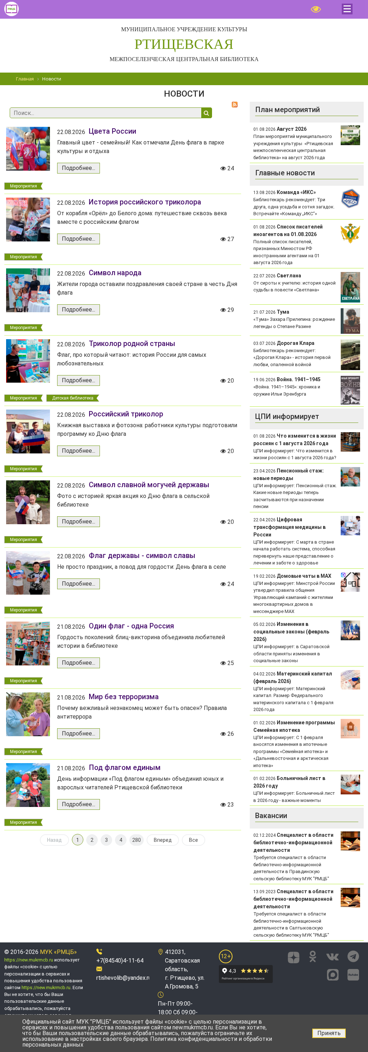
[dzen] (294, 956)
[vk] (332, 956)
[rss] (235, 104)
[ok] (313, 956)
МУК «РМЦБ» (58, 952)
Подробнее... (78, 168)
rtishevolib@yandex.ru (123, 977)
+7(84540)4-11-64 (119, 960)
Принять (329, 1033)
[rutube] (353, 973)
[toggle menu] (347, 9)
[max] (332, 973)
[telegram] (353, 956)
